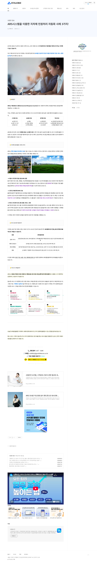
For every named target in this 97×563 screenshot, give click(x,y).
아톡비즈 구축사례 (77, 93)
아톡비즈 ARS (76, 73)
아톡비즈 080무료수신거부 (79, 83)
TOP (88, 555)
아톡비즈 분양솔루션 (77, 85)
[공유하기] (12, 437)
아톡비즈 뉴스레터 (77, 100)
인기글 (78, 107)
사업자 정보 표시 (12, 446)
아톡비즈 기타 (76, 98)
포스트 (14, 554)
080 (74, 8)
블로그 (9, 554)
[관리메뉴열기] (94, 3)
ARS (67, 8)
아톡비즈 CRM (76, 68)
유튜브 (24, 8)
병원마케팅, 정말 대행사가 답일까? (17, 466)
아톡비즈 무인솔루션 (77, 90)
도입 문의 (81, 8)
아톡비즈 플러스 (76, 80)
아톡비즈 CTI (76, 70)
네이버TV (26, 554)
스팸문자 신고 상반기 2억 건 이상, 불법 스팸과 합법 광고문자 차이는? (24, 458)
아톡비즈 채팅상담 (77, 75)
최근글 (73, 107)
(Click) (43, 356)
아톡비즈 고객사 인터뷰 (78, 88)
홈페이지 (15, 8)
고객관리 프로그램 (48, 8)
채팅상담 (59, 8)
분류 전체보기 (76, 60)
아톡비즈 (12, 529)
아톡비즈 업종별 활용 (78, 95)
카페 (20, 554)
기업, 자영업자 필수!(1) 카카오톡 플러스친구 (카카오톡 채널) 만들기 (24, 460)
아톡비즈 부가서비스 (77, 78)
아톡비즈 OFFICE (77, 65)
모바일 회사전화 (34, 8)
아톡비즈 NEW (76, 63)
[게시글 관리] (14, 437)
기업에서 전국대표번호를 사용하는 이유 (18, 462)
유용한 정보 (12, 455)
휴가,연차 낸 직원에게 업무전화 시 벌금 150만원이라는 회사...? (23, 464)
